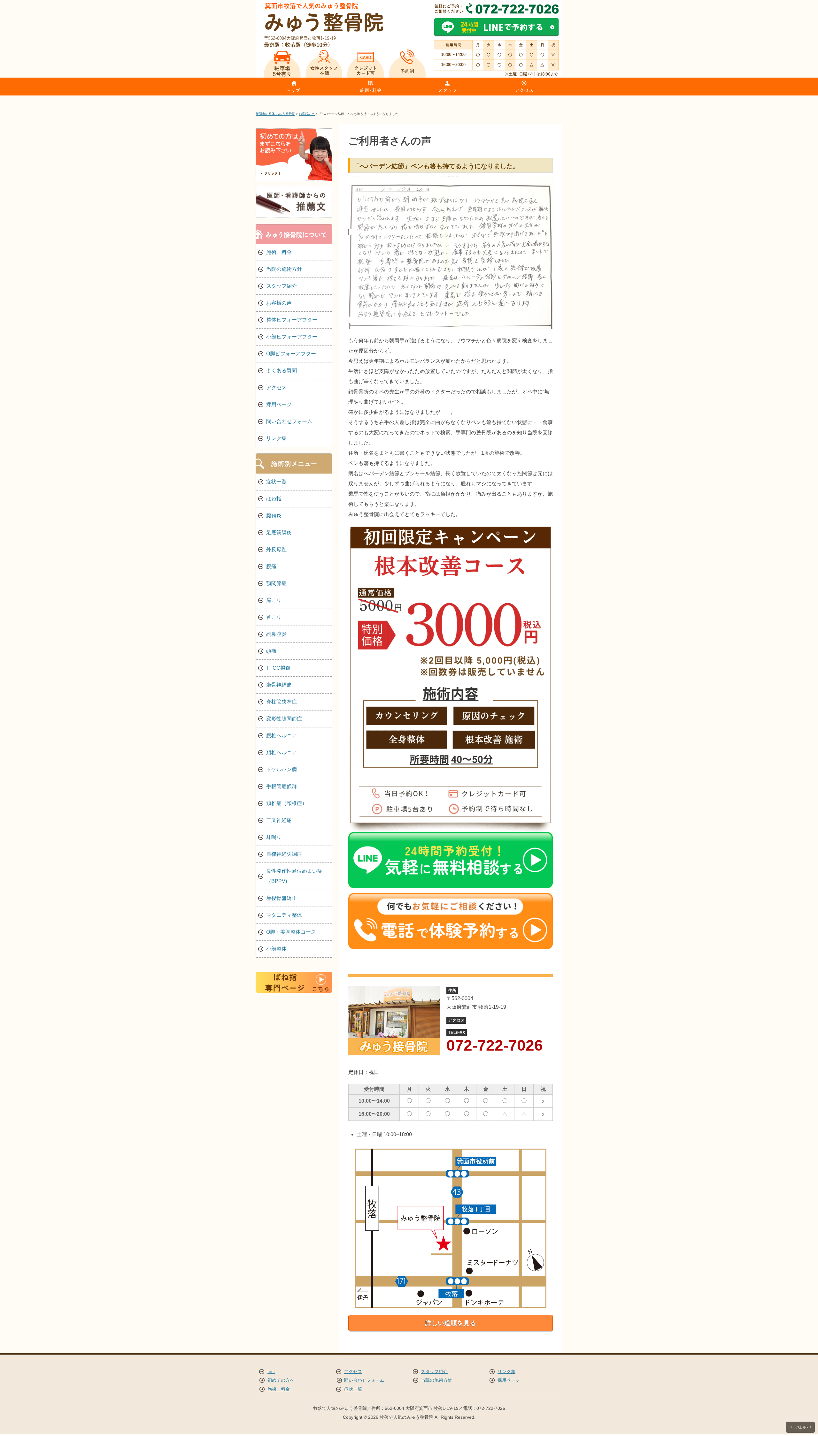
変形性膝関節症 (284, 718)
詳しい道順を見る (450, 1322)
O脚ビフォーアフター (291, 353)
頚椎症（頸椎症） (286, 803)
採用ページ (279, 404)
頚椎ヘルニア (281, 752)
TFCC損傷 (278, 668)
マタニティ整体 (284, 915)
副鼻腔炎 (276, 634)
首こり (274, 617)
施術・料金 (279, 252)
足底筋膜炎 (279, 532)
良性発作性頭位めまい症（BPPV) (294, 876)
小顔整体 (276, 949)
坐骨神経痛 (279, 685)
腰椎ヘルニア (281, 735)
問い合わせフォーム (289, 421)
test (271, 1371)
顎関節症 (276, 583)
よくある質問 (281, 370)
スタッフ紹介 (281, 286)
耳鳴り (274, 837)
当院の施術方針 (284, 269)
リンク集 (276, 438)
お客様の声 (279, 303)
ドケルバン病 (281, 769)
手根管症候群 (281, 786)
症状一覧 (276, 481)
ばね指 (274, 498)
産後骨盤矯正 (281, 898)
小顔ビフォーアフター (291, 336)
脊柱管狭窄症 (281, 701)
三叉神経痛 (279, 820)
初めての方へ (280, 1380)
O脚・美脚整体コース (291, 932)
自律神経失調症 (284, 854)
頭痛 (271, 651)
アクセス (276, 387)
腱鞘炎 (274, 515)
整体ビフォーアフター (291, 320)
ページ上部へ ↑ (800, 1427)
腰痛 (271, 566)
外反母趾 (276, 549)
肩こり (274, 600)
